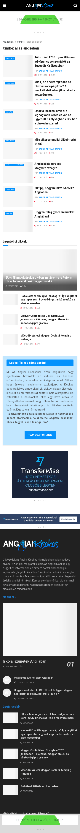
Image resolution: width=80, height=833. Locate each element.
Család (9, 112)
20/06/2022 (41, 133)
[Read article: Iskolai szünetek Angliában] (40, 629)
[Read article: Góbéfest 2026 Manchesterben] (10, 790)
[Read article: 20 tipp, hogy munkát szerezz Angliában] (18, 196)
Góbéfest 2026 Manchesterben (39, 786)
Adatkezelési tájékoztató (36, 813)
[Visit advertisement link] (40, 22)
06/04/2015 (41, 226)
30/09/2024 (41, 75)
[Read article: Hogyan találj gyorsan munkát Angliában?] (18, 221)
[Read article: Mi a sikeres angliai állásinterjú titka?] (18, 148)
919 (38, 344)
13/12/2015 (41, 201)
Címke (20, 42)
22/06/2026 (27, 308)
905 (52, 104)
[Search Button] (75, 5)
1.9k (53, 226)
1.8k (53, 75)
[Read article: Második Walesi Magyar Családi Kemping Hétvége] (10, 339)
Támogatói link (40, 435)
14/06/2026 (27, 328)
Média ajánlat (10, 813)
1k (52, 133)
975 (38, 308)
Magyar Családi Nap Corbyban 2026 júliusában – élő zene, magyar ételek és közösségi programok (44, 319)
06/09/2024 (41, 104)
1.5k (24, 286)
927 (38, 328)
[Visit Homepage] (40, 5)
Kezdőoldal (8, 42)
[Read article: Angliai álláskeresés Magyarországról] (18, 172)
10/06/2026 (27, 344)
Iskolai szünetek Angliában (24, 661)
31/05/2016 (41, 153)
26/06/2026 (12, 286)
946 (52, 177)
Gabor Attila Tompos (50, 71)
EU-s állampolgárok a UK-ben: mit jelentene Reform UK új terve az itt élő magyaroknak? (39, 279)
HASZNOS (10, 58)
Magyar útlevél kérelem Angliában (33, 677)
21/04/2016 (41, 177)
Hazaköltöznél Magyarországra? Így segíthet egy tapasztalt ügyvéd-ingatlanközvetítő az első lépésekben (48, 299)
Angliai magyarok (14, 165)
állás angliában (34, 42)
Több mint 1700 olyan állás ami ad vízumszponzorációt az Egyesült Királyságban (54, 61)
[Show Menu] (4, 5)
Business (10, 141)
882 (52, 153)
